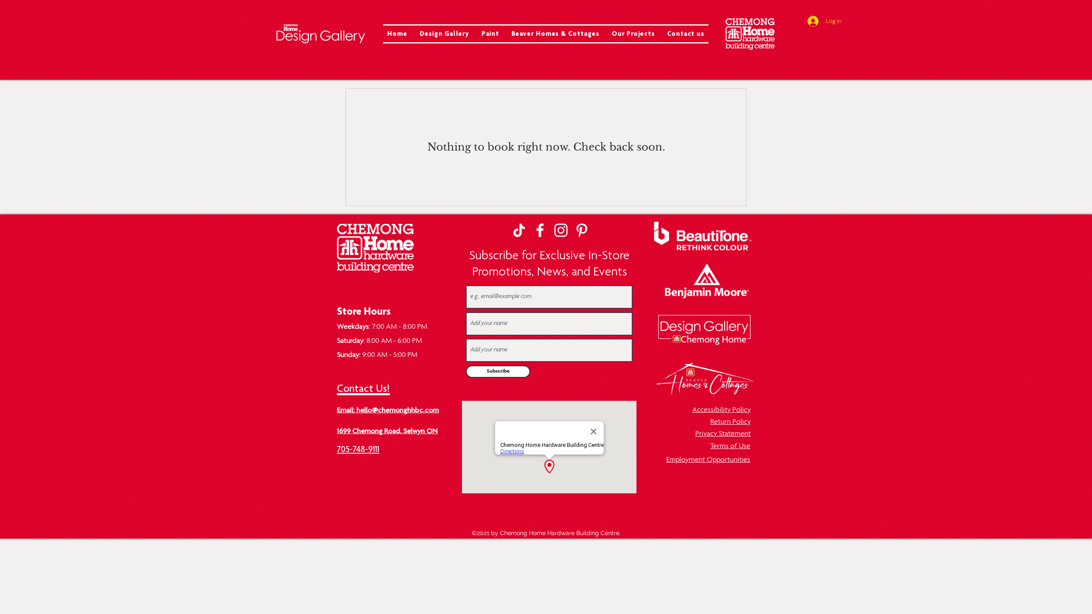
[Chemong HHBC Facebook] (540, 230)
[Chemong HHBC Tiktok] (519, 230)
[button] (444, 34)
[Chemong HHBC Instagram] (561, 230)
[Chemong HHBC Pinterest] (582, 230)
